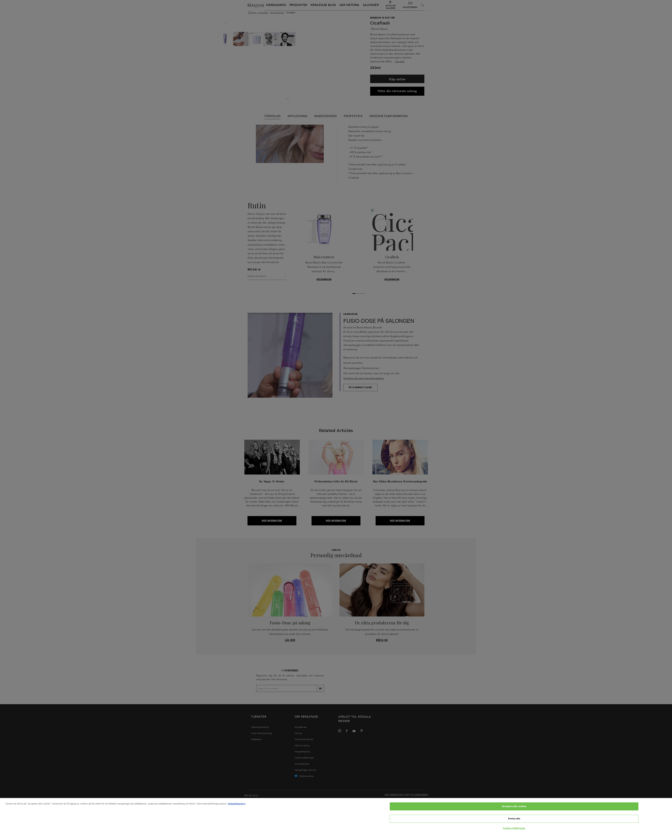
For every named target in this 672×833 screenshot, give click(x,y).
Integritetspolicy (236, 803)
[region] (336, 815)
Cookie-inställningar (514, 828)
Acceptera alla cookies (514, 806)
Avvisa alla (514, 818)
